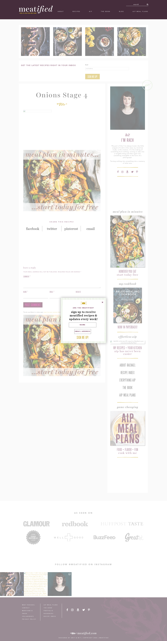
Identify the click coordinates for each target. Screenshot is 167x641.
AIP (90, 11)
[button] (147, 4)
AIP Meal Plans (140, 11)
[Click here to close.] (102, 302)
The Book (105, 11)
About (61, 11)
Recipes (76, 11)
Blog (121, 11)
